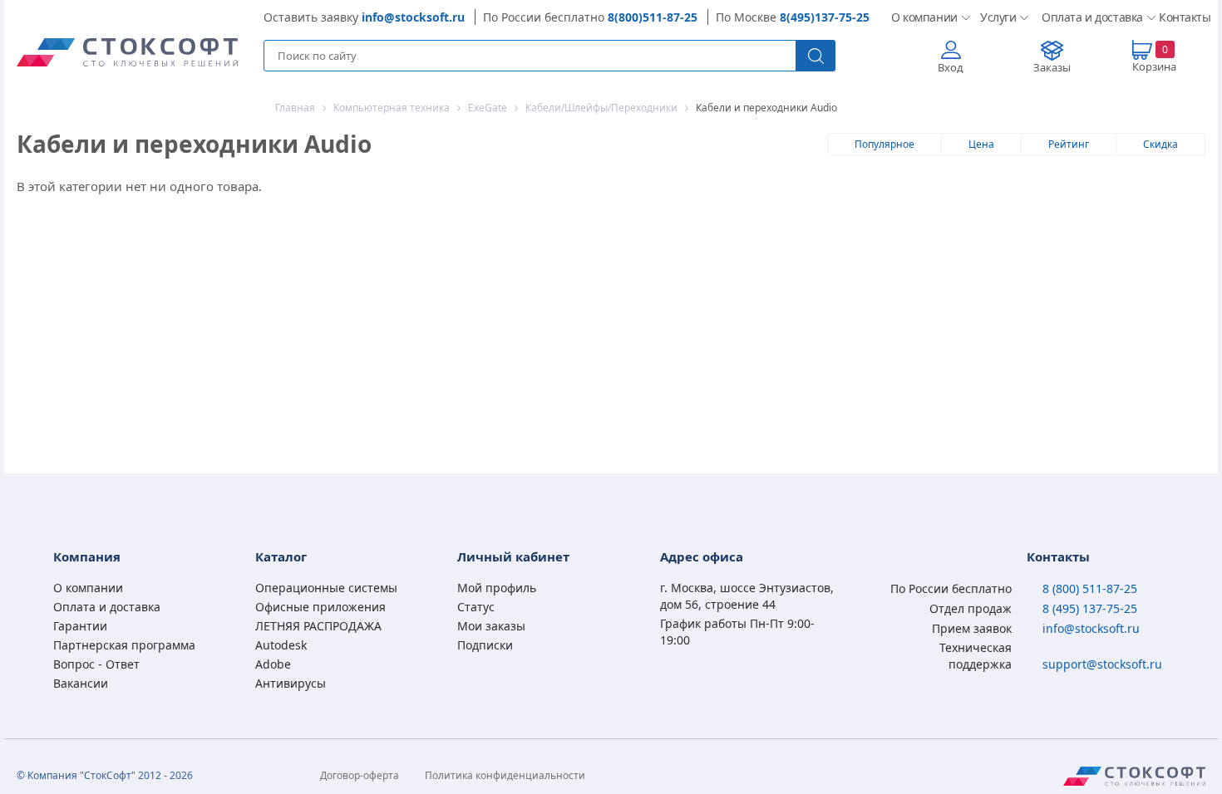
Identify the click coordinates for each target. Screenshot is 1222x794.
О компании (922, 17)
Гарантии (80, 626)
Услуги (997, 17)
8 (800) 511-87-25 (1089, 588)
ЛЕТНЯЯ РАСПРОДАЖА (318, 626)
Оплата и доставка (1087, 17)
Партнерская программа (124, 645)
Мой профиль (496, 588)
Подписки (485, 645)
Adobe (273, 664)
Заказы (1052, 67)
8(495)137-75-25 (825, 17)
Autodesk (281, 645)
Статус (476, 607)
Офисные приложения (320, 607)
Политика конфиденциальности (505, 775)
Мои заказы (491, 626)
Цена (981, 144)
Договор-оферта (359, 775)
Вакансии (80, 683)
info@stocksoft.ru (413, 17)
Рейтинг (1068, 144)
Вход (950, 67)
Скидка (1160, 144)
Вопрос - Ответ (96, 664)
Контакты (1182, 17)
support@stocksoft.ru (1102, 664)
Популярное (884, 144)
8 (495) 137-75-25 (1089, 608)
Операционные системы (326, 588)
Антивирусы (290, 683)
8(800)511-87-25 (652, 17)
